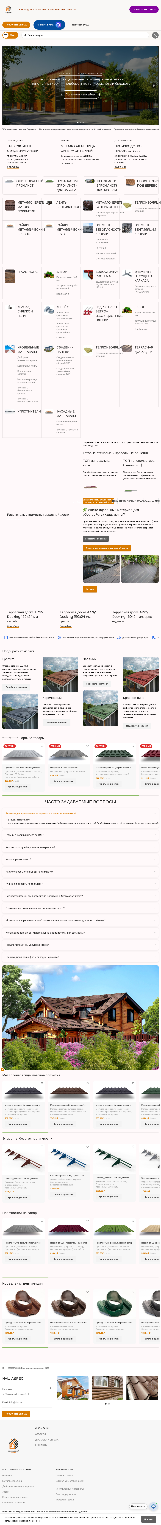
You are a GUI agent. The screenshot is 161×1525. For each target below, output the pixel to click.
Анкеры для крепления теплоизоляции (64, 315)
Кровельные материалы (107, 771)
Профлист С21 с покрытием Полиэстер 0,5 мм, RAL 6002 (114, 1244)
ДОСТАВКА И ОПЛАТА (46, 1439)
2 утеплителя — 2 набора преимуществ (80, 73)
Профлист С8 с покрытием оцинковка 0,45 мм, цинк (22, 769)
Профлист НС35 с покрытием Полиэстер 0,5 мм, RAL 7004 (64, 769)
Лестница (101, 248)
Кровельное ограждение (102, 241)
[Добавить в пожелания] (42, 746)
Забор (21, 774)
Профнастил (62, 294)
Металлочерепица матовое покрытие (110, 214)
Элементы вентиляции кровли (27, 400)
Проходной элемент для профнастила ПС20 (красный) (23, 1324)
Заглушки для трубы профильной (67, 287)
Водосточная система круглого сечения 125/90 (107, 285)
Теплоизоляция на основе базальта (109, 354)
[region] (80, 85)
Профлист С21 (70, 1247)
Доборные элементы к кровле (27, 359)
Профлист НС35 (70, 771)
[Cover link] (26, 153)
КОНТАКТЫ (41, 1445)
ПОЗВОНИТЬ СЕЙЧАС (16, 25)
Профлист (7, 1475)
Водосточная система (24, 372)
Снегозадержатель (106, 258)
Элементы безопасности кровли (24, 390)
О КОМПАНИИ (42, 1428)
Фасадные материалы (13, 1502)
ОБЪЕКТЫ (40, 1434)
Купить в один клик (17, 787)
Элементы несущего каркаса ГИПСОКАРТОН (145, 289)
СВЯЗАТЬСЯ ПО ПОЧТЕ (144, 9)
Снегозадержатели (66, 1494)
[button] (80, 85)
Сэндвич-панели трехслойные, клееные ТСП (65, 371)
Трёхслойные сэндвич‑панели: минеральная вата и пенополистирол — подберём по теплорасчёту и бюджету (80, 81)
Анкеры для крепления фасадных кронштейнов (63, 328)
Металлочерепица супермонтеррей (27, 380)
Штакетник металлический (70, 1481)
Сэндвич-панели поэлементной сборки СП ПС (65, 360)
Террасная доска (65, 1499)
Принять (148, 1519)
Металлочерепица (12, 1481)
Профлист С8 (11, 774)
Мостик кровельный (106, 253)
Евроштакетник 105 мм (66, 278)
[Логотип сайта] (8, 9)
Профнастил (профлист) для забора (22, 777)
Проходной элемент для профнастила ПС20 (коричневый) (68, 1324)
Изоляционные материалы (70, 1489)
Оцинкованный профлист (29, 771)
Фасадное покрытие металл (67, 423)
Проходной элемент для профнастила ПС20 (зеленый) (114, 1324)
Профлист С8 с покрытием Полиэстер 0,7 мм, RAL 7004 (23, 1244)
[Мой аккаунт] (155, 35)
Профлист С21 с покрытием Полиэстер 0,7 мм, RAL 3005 (68, 1244)
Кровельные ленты (27, 366)
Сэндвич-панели (64, 1475)
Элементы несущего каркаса (67, 431)
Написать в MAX (45, 25)
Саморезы (61, 337)
